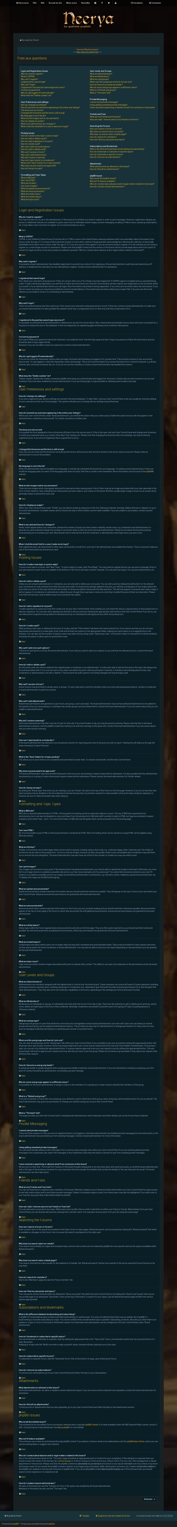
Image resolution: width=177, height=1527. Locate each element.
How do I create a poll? (30, 144)
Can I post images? (29, 186)
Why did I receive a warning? (33, 157)
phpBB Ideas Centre (136, 1441)
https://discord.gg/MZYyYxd (87, 52)
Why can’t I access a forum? (33, 152)
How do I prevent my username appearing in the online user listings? (50, 107)
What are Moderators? (99, 76)
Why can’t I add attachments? (33, 155)
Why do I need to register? (32, 74)
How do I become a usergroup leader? (106, 85)
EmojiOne (50, 1524)
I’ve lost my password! (30, 90)
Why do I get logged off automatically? (37, 93)
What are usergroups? (99, 79)
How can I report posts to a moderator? (38, 160)
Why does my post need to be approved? (38, 166)
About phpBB (63, 1427)
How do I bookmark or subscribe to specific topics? (111, 152)
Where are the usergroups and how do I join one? (111, 82)
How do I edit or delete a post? (34, 138)
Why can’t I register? (29, 79)
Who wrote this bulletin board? (103, 178)
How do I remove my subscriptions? (105, 157)
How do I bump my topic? (32, 168)
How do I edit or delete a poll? (33, 149)
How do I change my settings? (34, 105)
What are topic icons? (30, 199)
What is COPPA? (28, 76)
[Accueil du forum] (88, 19)
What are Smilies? (29, 183)
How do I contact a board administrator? (107, 186)
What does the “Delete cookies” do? (36, 95)
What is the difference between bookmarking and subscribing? (117, 149)
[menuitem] (35, 3)
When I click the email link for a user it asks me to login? (45, 126)
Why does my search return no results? (107, 131)
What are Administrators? (101, 74)
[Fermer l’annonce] (157, 49)
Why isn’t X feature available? (102, 181)
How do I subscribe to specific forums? (106, 154)
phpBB (149, 471)
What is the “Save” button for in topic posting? (41, 163)
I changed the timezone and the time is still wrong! (42, 113)
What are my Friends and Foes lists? (105, 117)
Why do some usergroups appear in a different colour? (113, 87)
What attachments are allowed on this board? (109, 166)
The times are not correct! (32, 110)
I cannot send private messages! (104, 102)
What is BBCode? (28, 178)
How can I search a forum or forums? (106, 129)
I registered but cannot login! (33, 82)
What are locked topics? (31, 197)
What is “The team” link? (100, 93)
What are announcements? (33, 191)
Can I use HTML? (28, 180)
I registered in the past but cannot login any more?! (43, 87)
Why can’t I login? (28, 85)
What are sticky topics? (31, 194)
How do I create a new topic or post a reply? (39, 136)
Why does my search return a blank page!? (108, 134)
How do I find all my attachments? (104, 169)
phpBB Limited (91, 1425)
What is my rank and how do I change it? (38, 124)
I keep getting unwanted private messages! (108, 105)
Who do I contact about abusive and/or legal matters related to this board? (122, 184)
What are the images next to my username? (40, 118)
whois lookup (64, 1461)
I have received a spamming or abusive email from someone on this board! (122, 107)
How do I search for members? (103, 137)
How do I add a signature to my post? (37, 141)
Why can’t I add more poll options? (35, 147)
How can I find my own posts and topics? (107, 140)
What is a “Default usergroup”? (103, 90)
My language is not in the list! (33, 116)
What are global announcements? (35, 188)
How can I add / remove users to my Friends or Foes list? (114, 119)
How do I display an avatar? (32, 121)
